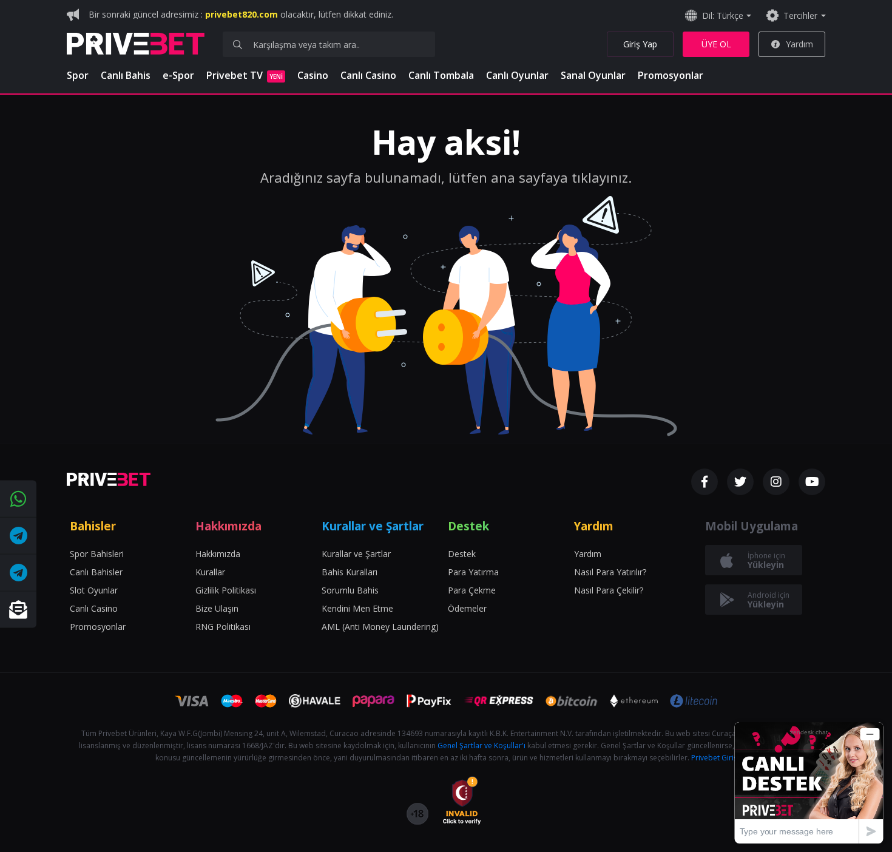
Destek (462, 554)
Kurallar (210, 572)
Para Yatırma (473, 572)
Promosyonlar (670, 75)
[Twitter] (740, 481)
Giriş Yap (640, 44)
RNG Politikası (223, 626)
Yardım (799, 44)
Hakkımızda (217, 554)
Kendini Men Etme (357, 608)
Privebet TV (244, 75)
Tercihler (800, 15)
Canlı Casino (368, 75)
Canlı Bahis (125, 75)
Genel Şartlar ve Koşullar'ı (481, 745)
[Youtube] (812, 481)
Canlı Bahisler (96, 572)
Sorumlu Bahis (350, 590)
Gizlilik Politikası (225, 590)
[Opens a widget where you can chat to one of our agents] (809, 782)
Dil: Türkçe (722, 15)
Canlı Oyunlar (517, 75)
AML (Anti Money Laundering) (380, 626)
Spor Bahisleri (97, 554)
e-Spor (178, 75)
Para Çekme (472, 590)
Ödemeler (467, 608)
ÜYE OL (716, 44)
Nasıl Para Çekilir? (608, 590)
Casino (312, 75)
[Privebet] (108, 479)
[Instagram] (776, 481)
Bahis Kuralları (349, 572)
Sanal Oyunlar (593, 75)
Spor (78, 75)
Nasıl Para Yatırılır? (610, 572)
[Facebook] (704, 481)
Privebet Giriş (714, 757)
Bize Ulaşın (216, 608)
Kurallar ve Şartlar (356, 554)
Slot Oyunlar (94, 590)
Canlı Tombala (441, 75)
